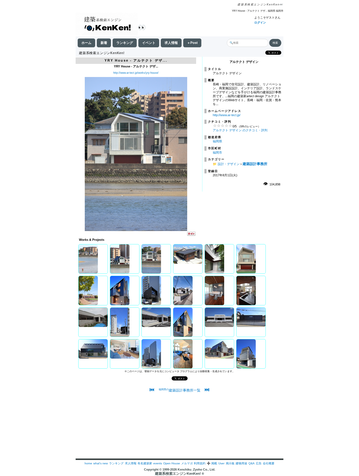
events (157, 463)
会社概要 (268, 463)
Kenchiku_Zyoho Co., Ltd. (196, 469)
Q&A (251, 463)
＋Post (192, 43)
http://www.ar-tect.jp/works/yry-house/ (136, 72)
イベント (148, 43)
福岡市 (217, 152)
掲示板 (230, 463)
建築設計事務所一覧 (179, 390)
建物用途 (241, 463)
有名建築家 (145, 463)
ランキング (124, 43)
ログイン (260, 22)
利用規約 (199, 463)
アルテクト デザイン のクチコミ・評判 (240, 130)
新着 (104, 43)
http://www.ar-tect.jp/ (226, 115)
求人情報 (171, 43)
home (88, 463)
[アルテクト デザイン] (136, 230)
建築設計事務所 (255, 164)
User (221, 463)
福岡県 (217, 141)
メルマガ (187, 463)
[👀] (107, 24)
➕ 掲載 (212, 463)
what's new (100, 463)
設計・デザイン (229, 164)
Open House (171, 463)
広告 (259, 463)
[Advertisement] (179, 429)
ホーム (86, 43)
